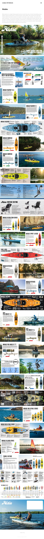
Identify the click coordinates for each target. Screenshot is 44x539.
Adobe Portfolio (23, 536)
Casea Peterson (7, 3)
